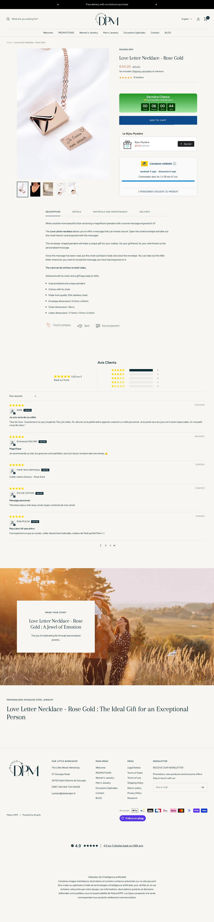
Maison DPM (126, 49)
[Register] (202, 787)
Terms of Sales (135, 772)
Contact (155, 32)
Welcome (48, 32)
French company (62, 325)
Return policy (134, 788)
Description (53, 212)
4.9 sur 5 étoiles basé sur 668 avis (123, 845)
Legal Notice (134, 767)
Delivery (145, 212)
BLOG (168, 32)
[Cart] (205, 19)
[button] (118, 370)
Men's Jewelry (110, 32)
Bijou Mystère (142, 142)
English (185, 19)
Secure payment (110, 325)
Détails (76, 212)
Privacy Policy (134, 793)
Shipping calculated (142, 71)
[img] (16, 405)
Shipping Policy (135, 782)
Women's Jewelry (88, 32)
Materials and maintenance (110, 212)
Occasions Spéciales (134, 32)
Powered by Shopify (32, 815)
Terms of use (134, 777)
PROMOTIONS (66, 32)
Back (87, 325)
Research (132, 798)
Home (9, 42)
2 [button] (105, 545)
